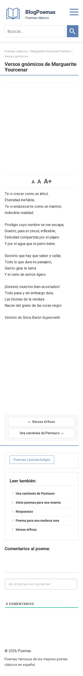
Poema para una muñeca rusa (37, 520)
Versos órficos (26, 529)
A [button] (33, 182)
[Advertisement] (41, 126)
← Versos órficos (41, 422)
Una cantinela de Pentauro (35, 493)
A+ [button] (48, 181)
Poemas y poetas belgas (32, 460)
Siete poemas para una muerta (38, 502)
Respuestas (24, 511)
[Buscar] (72, 31)
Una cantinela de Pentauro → (42, 433)
